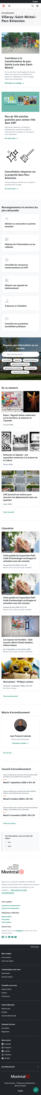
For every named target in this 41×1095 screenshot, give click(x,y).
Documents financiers (30, 360)
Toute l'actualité (8, 512)
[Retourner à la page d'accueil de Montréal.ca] (4, 6)
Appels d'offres (7, 916)
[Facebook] (3, 937)
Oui (9, 842)
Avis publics (6, 919)
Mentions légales (20, 1086)
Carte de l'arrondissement (10, 908)
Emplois (4, 993)
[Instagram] (6, 937)
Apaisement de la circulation (13, 368)
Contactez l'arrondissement (11, 905)
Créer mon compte (7, 961)
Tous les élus (7, 753)
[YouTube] (12, 937)
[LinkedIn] (9, 937)
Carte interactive (30, 368)
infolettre (19, 930)
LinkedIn (7, 1051)
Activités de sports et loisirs (20, 364)
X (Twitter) (7, 1054)
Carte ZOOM (6, 360)
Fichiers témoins (9, 1083)
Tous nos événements (10, 696)
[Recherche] (33, 6)
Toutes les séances (9, 823)
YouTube (7, 1058)
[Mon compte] (37, 6)
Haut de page (35, 947)
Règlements (5, 1031)
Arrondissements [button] (8, 1067)
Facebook (7, 1044)
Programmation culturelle (20, 372)
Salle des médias (7, 977)
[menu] (9, 6)
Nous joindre (6, 973)
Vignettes (17, 360)
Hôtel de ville (6, 1008)
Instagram (7, 1047)
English (35, 1)
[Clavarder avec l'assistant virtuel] (36, 1090)
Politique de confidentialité (26, 1083)
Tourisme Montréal (8, 1016)
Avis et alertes (6, 957)
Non (9, 846)
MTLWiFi (4, 1012)
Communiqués (6, 922)
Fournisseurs (6, 996)
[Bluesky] (15, 937)
